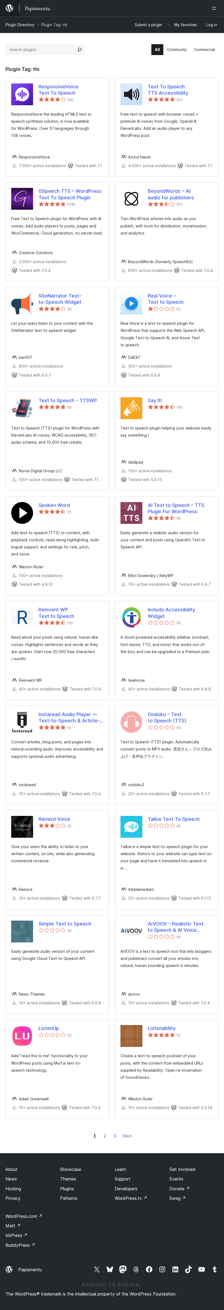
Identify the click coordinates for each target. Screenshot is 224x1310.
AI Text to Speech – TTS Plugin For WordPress (176, 508)
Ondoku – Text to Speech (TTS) (167, 717)
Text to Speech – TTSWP (68, 400)
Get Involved (182, 1169)
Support (123, 1179)
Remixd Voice (54, 819)
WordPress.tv (131, 1198)
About (11, 1169)
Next (127, 1136)
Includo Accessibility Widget (171, 613)
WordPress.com (24, 1216)
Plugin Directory (19, 24)
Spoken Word (54, 505)
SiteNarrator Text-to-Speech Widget (60, 299)
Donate (179, 1188)
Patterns (68, 1198)
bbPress (16, 1235)
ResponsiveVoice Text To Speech (58, 90)
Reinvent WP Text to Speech (56, 613)
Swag (177, 1198)
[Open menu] (215, 8)
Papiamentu (30, 1269)
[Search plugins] (79, 49)
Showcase (70, 1169)
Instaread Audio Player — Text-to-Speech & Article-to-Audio (69, 717)
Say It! (155, 400)
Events (176, 1179)
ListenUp (49, 1028)
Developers (126, 1188)
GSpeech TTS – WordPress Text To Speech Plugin (70, 194)
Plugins (67, 1188)
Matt (13, 1225)
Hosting (13, 1188)
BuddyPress (20, 1245)
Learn (120, 1169)
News (11, 1179)
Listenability (162, 1028)
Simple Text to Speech (65, 924)
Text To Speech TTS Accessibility (168, 90)
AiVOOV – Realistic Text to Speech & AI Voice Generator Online (176, 927)
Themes (68, 1179)
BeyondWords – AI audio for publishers (171, 194)
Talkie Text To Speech (174, 819)
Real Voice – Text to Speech (166, 299)
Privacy (12, 1198)
